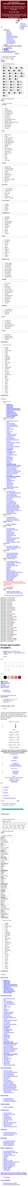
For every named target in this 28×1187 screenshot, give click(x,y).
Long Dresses (8, 143)
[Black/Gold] (5, 677)
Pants (6, 146)
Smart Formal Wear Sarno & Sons (15, 592)
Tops (6, 157)
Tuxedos (6, 790)
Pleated (7, 177)
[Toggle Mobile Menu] (1, 783)
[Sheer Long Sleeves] (5, 909)
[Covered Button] (5, 858)
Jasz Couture (10, 445)
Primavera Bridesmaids (12, 557)
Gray (6, 389)
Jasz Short (9, 499)
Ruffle (6, 230)
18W (20, 82)
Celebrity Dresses (9, 168)
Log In (22, 28)
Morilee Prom (10, 457)
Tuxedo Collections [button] (5, 1180)
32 (17, 79)
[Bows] (4, 874)
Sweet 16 (7, 128)
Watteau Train (8, 276)
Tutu (6, 159)
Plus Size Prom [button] (4, 1095)
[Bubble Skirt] (5, 851)
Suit (6, 156)
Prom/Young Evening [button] (6, 995)
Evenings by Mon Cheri (12, 529)
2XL (6, 95)
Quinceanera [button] (4, 1129)
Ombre (6, 208)
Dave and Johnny (11, 438)
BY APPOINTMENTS (14, 2)
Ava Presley (9, 431)
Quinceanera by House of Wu (14, 547)
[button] (7, 30)
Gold (6, 385)
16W (13, 82)
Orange (7, 379)
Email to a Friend (5, 687)
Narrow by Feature (7, 103)
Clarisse (8, 433)
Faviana (8, 441)
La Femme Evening (11, 535)
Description (6, 690)
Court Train (8, 267)
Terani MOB (10, 580)
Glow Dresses (10, 443)
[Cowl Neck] (4, 892)
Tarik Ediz (9, 481)
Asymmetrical (8, 264)
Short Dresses (8, 153)
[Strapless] (4, 916)
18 (23, 73)
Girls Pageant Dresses (10, 119)
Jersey (6, 244)
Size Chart (3, 684)
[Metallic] (2, 866)
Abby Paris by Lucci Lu (12, 420)
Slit (6, 182)
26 (23, 76)
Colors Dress (10, 437)
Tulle (6, 256)
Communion (8, 114)
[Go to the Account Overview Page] (19, 21)
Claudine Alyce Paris (12, 434)
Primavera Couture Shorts (13, 505)
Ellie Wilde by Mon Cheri (13, 439)
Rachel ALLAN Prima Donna (14, 471)
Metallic (7, 205)
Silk (6, 253)
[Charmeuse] (3, 878)
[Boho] (5, 846)
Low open (7, 193)
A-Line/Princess (9, 309)
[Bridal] (6, 838)
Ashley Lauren (10, 429)
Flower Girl (8, 117)
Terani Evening (10, 540)
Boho (6, 136)
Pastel (6, 210)
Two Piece (7, 160)
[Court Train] (4, 889)
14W (6, 82)
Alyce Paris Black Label (12, 426)
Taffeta (6, 255)
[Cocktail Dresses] (6, 842)
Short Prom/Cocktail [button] (6, 1067)
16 (17, 73)
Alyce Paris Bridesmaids (12, 553)
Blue (6, 361)
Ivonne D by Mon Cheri (12, 565)
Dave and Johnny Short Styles (14, 496)
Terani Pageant (10, 483)
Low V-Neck (8, 289)
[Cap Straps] (4, 912)
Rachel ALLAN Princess (12, 472)
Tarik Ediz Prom (10, 480)
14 (11, 73)
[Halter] (4, 893)
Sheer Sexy (7, 151)
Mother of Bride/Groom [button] (7, 1148)
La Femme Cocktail (11, 503)
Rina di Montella (10, 577)
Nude (6, 383)
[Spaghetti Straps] (4, 914)
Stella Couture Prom (11, 477)
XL (21, 93)
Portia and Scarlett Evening (13, 537)
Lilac (6, 365)
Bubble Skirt (8, 167)
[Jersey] (3, 882)
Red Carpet (7, 126)
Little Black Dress (9, 140)
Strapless (7, 300)
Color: (2, 673)
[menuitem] (24, 23)
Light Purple (8, 367)
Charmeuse (7, 240)
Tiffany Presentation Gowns (13, 542)
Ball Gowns (8, 134)
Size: (2, 659)
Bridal (6, 108)
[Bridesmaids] (6, 839)
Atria (8, 430)
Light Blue (7, 358)
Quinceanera (8, 125)
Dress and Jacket (9, 137)
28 (5, 79)
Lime (6, 353)
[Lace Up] (5, 861)
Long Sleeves (8, 323)
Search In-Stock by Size (8, 63)
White (6, 392)
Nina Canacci (10, 460)
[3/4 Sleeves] (5, 906)
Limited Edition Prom (12, 454)
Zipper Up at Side (9, 197)
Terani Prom (9, 484)
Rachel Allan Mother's (12, 576)
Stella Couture (10, 579)
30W (20, 87)
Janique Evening (10, 532)
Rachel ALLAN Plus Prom (13, 520)
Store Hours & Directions (15, 766)
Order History (15, 772)
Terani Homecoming (11, 513)
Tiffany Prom (10, 485)
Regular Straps (8, 336)
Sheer (6, 194)
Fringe (6, 227)
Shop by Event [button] (7, 401)
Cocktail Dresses (9, 113)
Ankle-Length (8, 263)
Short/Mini (7, 272)
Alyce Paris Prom (11, 423)
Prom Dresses (8, 123)
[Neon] (2, 867)
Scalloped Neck (9, 295)
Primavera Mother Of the (12, 575)
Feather (7, 224)
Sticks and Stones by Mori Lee (14, 510)
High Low (7, 173)
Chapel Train (8, 266)
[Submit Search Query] (18, 801)
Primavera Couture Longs (13, 466)
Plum (6, 376)
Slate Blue (7, 359)
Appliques (7, 217)
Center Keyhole (9, 170)
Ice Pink (7, 368)
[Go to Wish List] (21, 19)
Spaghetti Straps (9, 337)
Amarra (8, 427)
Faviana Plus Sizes (11, 517)
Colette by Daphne (11, 435)
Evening (7, 116)
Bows (6, 220)
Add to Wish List (6, 683)
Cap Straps (7, 334)
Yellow (7, 347)
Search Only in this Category (9, 56)
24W (20, 84)
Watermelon (8, 374)
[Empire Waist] (4, 900)
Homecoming (8, 120)
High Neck (7, 286)
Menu (3, 27)
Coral (6, 380)
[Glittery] (2, 865)
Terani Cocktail (10, 511)
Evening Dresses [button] (5, 1110)
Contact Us (15, 756)
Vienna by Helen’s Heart (12, 487)
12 (5, 73)
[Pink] (12, 677)
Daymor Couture (11, 564)
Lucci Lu (9, 456)
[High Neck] (4, 894)
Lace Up (7, 191)
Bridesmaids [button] (4, 1138)
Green (6, 352)
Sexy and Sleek (8, 150)
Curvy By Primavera (11, 468)
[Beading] (4, 873)
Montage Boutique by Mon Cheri (14, 572)
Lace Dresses (8, 139)
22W (13, 84)
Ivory (6, 382)
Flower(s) (7, 226)
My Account (23, 24)
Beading (7, 218)
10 (21, 70)
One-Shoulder (8, 292)
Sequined (7, 252)
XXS (13, 90)
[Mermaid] (4, 901)
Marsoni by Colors (11, 570)
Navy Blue (7, 362)
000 (6, 68)
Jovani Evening (10, 533)
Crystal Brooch (8, 221)
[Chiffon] (3, 880)
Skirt (6, 154)
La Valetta (9, 566)
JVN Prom (9, 450)
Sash (6, 232)
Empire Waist (8, 311)
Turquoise (7, 356)
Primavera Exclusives (12, 469)
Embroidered (8, 223)
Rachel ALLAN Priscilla (12, 509)
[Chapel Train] (4, 887)
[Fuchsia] (19, 677)
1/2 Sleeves (7, 320)
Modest (7, 145)
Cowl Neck (8, 283)
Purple (6, 364)
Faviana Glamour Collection (13, 442)
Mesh (6, 247)
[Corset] (5, 855)
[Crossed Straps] (5, 859)
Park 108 (9, 536)
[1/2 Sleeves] (5, 905)
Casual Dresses (8, 111)
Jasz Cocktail (10, 498)
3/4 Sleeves (7, 322)
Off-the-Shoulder (9, 291)
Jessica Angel (10, 447)
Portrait (7, 294)
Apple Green (8, 350)
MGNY (8, 568)
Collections (6, 787)
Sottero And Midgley (12, 524)
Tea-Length (8, 275)
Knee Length (8, 270)
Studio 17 (9, 479)
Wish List (23, 23)
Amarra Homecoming (12, 495)
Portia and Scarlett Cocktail (13, 506)
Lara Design (9, 453)
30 (11, 79)
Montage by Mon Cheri (12, 573)
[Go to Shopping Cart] (19, 19)
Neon (6, 207)
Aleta (8, 422)
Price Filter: (6, 57)
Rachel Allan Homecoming (13, 507)
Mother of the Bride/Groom (11, 122)
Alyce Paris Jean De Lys (12, 561)
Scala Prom (9, 475)
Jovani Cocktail (10, 500)
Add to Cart (4, 681)
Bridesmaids (8, 110)
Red (6, 377)
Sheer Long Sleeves (9, 325)
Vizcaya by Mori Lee (12, 548)
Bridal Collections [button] (5, 1104)
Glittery (7, 204)
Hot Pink (7, 371)
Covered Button (9, 188)
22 (11, 76)
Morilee (8, 569)
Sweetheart (7, 301)
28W (13, 87)
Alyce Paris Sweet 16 (12, 494)
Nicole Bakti (10, 458)
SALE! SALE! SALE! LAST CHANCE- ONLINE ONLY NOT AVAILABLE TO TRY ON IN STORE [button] (14, 1173)
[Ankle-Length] (4, 885)
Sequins (7, 233)
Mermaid (7, 312)
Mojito (6, 349)
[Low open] (5, 862)
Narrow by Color (7, 344)
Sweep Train (8, 273)
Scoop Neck (8, 297)
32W (6, 90)
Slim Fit (7, 314)
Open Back (7, 176)
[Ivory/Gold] (8, 677)
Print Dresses (8, 148)
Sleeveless (7, 328)
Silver (6, 391)
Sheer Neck (8, 298)
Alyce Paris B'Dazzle (12, 424)
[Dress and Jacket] (5, 847)
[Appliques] (4, 872)
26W (6, 87)
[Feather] (3, 881)
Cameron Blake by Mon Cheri (14, 562)
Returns (15, 758)
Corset (6, 171)
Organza (7, 249)
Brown (6, 386)
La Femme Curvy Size (12, 518)
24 (17, 76)
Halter (6, 285)
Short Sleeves (8, 326)
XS (20, 90)
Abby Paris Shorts (11, 491)
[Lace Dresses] (5, 849)
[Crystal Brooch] (4, 875)
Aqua (6, 355)
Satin (6, 250)
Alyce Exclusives (11, 528)
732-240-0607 (14, 12)
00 (12, 68)
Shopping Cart (24, 26)
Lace (6, 229)
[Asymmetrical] (4, 886)
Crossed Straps (8, 190)
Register (22, 27)
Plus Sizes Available (10, 179)
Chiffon (7, 241)
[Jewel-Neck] (4, 895)
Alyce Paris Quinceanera (12, 546)
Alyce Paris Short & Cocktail (13, 492)
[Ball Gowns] (5, 845)
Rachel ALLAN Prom (12, 473)
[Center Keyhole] (5, 854)
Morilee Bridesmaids (11, 555)
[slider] (24, 809)
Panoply (8, 461)
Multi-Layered (8, 174)
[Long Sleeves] (5, 908)
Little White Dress (9, 142)
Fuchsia (7, 373)
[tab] (15, 409)
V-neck (7, 303)
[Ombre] (2, 869)
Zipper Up (7, 196)
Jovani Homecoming (11, 502)
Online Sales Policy (5, 686)
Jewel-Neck (8, 288)
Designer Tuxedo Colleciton (13, 591)
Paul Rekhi (9, 462)
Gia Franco (9, 531)
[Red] (16, 677)
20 (5, 76)
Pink (6, 370)
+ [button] (4, 403)
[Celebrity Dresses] (5, 853)
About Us (15, 763)
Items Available (7, 691)
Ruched (7, 180)
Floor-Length (8, 269)
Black (6, 388)
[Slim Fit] (4, 902)
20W (6, 84)
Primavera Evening (11, 539)
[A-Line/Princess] (4, 898)
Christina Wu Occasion (12, 554)
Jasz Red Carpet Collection (13, 446)
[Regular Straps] (4, 913)
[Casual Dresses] (6, 841)
